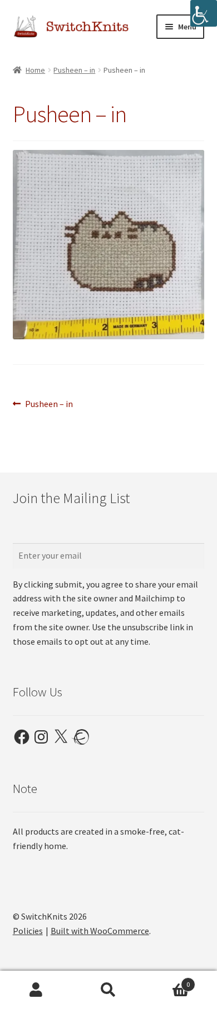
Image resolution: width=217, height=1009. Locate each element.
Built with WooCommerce (100, 930)
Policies (28, 930)
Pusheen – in (74, 70)
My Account (36, 990)
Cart (167, 980)
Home (35, 70)
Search (108, 990)
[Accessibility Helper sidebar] (203, 13)
